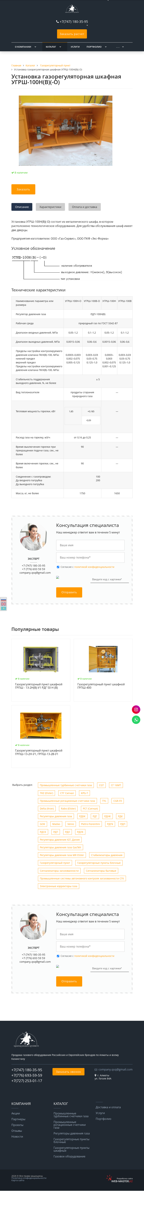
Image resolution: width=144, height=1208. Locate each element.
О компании (23, 46)
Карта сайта (17, 1180)
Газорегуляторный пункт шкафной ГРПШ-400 (101, 686)
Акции (15, 1113)
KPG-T (84, 793)
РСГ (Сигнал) (90, 808)
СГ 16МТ (116, 785)
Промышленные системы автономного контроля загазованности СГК (82, 878)
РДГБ (110, 824)
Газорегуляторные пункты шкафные (71, 1149)
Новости (17, 1136)
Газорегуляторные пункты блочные (99, 862)
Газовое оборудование (69, 1156)
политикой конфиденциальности (94, 567)
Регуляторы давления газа (56, 816)
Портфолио (94, 46)
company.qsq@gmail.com (35, 572)
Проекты (17, 1125)
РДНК (107, 816)
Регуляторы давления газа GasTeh (60, 847)
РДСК (43, 832)
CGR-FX (117, 800)
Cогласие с (87, 567)
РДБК (82, 816)
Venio (70, 824)
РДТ (55, 832)
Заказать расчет (72, 34)
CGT (101, 785)
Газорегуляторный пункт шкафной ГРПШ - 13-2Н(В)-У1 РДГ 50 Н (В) (38, 686)
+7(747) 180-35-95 (74, 21)
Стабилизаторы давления (106, 855)
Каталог (51, 46)
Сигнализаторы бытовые (101, 870)
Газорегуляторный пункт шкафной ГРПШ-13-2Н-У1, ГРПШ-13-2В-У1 (38, 752)
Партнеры (18, 1119)
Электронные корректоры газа (58, 886)
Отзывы (16, 1130)
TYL (104, 800)
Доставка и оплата (108, 1107)
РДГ (95, 816)
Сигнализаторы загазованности (59, 870)
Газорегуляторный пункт (55, 862)
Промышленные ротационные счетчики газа (67, 800)
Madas (56, 824)
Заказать (23, 189)
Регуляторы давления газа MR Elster (62, 855)
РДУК (80, 832)
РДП (122, 824)
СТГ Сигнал (67, 793)
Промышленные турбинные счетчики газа (66, 785)
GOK (42, 824)
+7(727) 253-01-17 (26, 1080)
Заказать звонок (68, 1072)
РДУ (67, 832)
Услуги (75, 46)
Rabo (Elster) (68, 808)
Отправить (69, 592)
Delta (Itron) (47, 808)
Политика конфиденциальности (28, 1178)
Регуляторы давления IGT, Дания (60, 839)
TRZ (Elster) (46, 793)
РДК (120, 816)
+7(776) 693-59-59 (26, 1075)
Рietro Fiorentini (90, 824)
